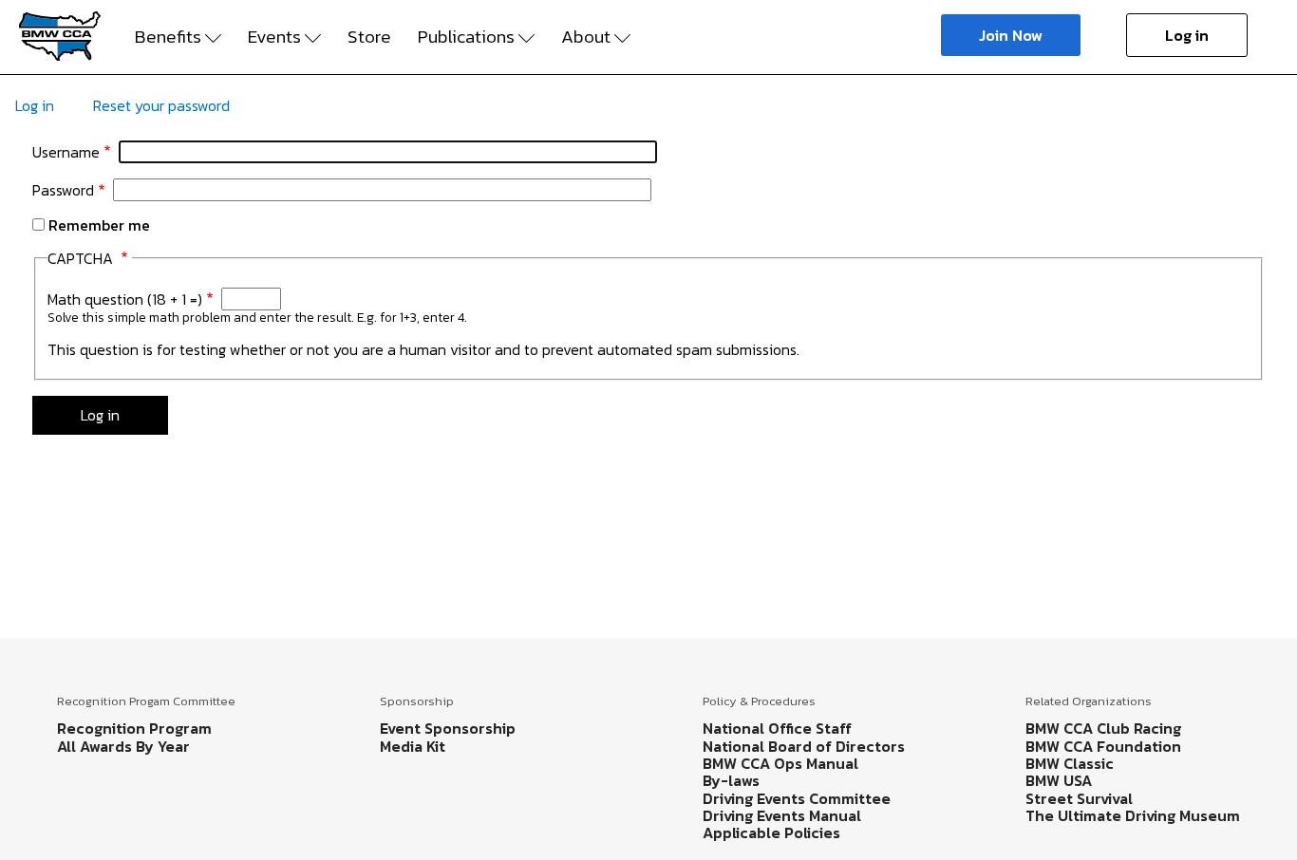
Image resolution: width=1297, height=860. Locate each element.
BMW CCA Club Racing (1103, 728)
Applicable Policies (771, 832)
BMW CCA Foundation (1103, 746)
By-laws (731, 780)
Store (369, 37)
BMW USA (1058, 780)
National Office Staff (777, 728)
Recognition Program (134, 728)
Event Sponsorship (448, 728)
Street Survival (1079, 798)
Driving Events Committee (797, 798)
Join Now (1011, 35)
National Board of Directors (804, 746)
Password (63, 189)
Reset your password (161, 105)
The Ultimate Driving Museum (1132, 815)
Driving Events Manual (782, 815)
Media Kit (412, 746)
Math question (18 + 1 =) (124, 299)
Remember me (99, 225)
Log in (1187, 35)
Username (66, 151)
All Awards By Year (123, 746)
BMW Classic (1069, 763)
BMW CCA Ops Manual (780, 763)
